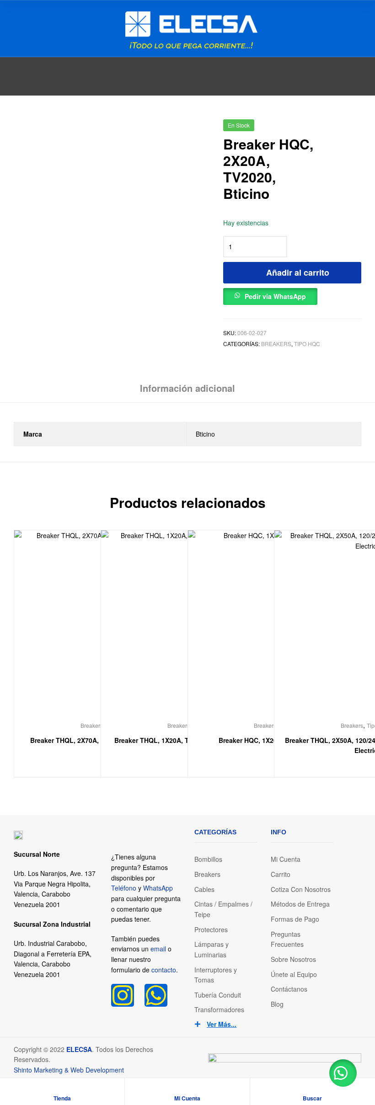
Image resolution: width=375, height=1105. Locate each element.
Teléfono (123, 887)
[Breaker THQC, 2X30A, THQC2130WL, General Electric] (356, 128)
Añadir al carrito (297, 272)
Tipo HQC (307, 343)
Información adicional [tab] (187, 388)
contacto (163, 969)
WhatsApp (158, 887)
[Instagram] (122, 995)
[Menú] (17, 28)
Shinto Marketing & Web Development (69, 1069)
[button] (270, 294)
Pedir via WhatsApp (275, 296)
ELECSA (79, 1049)
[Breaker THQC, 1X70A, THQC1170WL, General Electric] (332, 128)
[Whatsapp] (156, 995)
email (158, 948)
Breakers (276, 343)
